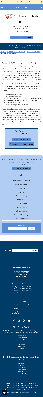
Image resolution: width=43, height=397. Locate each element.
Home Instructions (21, 219)
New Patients (21, 188)
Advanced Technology (21, 215)
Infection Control (21, 211)
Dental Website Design (15, 392)
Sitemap (26, 389)
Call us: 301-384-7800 (21, 140)
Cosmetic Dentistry (12, 385)
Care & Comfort (33, 52)
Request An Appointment (22, 144)
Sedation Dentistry (21, 207)
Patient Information (16, 52)
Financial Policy (21, 196)
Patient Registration (21, 184)
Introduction (21, 200)
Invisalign (20, 371)
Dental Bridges (22, 367)
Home (2, 52)
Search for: (21, 225)
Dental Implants (22, 369)
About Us (24, 387)
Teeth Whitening (22, 374)
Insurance (21, 192)
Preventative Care (12, 387)
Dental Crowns (22, 365)
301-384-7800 (21, 31)
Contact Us (33, 387)
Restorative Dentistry (29, 385)
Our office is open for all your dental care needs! (22, 2)
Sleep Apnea (21, 363)
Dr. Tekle (8, 77)
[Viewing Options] (5, 392)
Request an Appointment (22, 37)
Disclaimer (18, 389)
